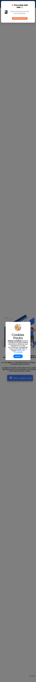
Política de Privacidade (19, 351)
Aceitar (18, 356)
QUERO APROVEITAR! (19, 18)
